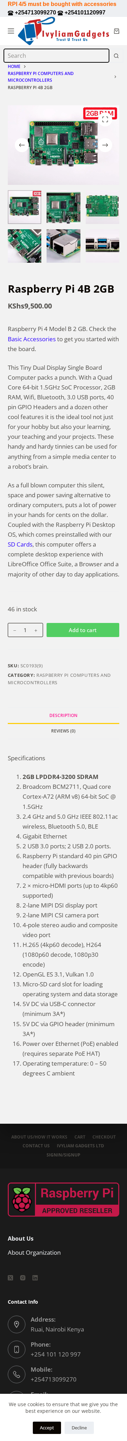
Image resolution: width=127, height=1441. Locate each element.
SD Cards (20, 544)
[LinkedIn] (35, 1277)
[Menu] (11, 31)
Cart (79, 1137)
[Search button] (116, 56)
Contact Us (36, 1146)
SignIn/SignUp (63, 1155)
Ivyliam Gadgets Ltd (80, 1146)
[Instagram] (22, 1277)
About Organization (34, 1252)
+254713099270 (54, 1379)
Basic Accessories (32, 339)
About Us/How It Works (39, 1137)
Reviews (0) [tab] (63, 731)
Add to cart (83, 630)
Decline (79, 1427)
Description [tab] (63, 715)
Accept (47, 1427)
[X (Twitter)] (10, 1277)
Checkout (104, 1137)
